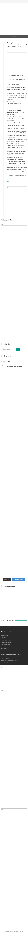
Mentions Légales (5, 734)
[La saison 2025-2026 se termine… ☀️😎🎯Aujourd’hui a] (14, 428)
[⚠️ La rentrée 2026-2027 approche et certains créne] (14, 393)
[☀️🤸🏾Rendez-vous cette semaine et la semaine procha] (14, 450)
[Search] (18, 349)
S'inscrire (3, 729)
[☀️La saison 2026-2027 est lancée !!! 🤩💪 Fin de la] (14, 374)
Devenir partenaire (6, 732)
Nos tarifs (3, 727)
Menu (14, 37)
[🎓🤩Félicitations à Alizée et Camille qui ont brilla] (14, 459)
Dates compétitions (6, 731)
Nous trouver (4, 725)
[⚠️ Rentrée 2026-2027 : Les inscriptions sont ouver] (14, 478)
